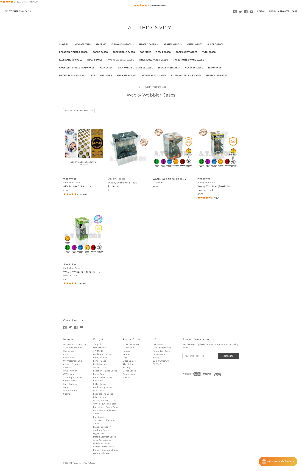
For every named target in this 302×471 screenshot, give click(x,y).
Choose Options (84, 151)
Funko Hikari (129, 374)
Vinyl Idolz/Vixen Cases (153, 59)
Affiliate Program (72, 364)
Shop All (64, 44)
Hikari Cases (95, 59)
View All (126, 377)
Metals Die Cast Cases (72, 75)
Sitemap (67, 394)
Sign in (272, 11)
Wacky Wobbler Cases (121, 59)
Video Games (129, 361)
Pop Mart (145, 52)
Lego (125, 357)
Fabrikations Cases (70, 59)
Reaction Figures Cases (73, 52)
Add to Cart (128, 151)
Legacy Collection (169, 67)
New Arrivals (83, 44)
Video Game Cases (101, 75)
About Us (68, 354)
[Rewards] (278, 461)
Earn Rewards (70, 384)
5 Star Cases (163, 52)
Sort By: (68, 110)
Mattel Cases (194, 44)
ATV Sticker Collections (77, 186)
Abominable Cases (124, 52)
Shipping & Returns (73, 377)
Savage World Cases (154, 75)
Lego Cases (214, 67)
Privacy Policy (70, 370)
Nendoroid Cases (216, 75)
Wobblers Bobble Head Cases (76, 67)
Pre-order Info (70, 390)
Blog (65, 387)
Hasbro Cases (148, 44)
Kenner (126, 354)
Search (261, 11)
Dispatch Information (74, 344)
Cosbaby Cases (194, 67)
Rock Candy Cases (186, 52)
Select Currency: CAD (17, 11)
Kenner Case (172, 44)
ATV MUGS (101, 44)
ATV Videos (68, 374)
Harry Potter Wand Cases (188, 59)
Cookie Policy (70, 380)
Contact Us (69, 357)
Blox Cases (106, 67)
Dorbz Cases (100, 52)
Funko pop (128, 347)
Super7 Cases (215, 44)
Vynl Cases (209, 52)
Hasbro (126, 351)
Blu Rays (127, 367)
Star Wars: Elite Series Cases (135, 67)
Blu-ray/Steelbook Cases (186, 75)
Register (284, 11)
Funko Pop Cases (121, 44)
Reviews (67, 367)
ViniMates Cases (127, 75)
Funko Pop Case (131, 344)
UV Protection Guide (73, 361)
